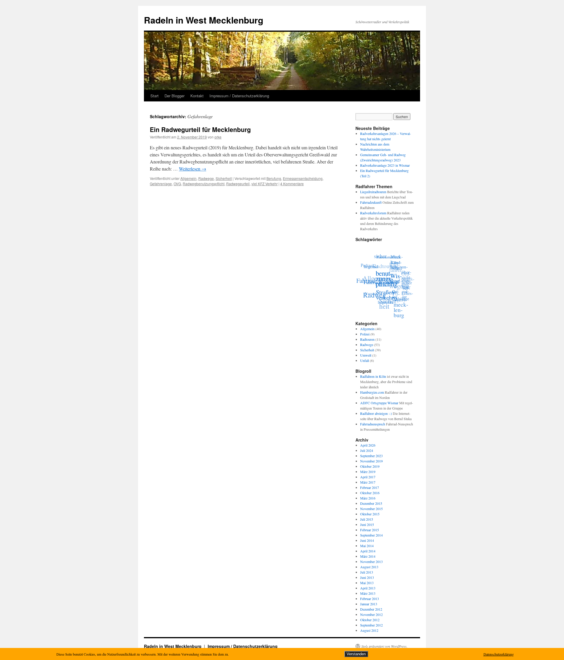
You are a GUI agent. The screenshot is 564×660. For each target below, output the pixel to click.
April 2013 (367, 588)
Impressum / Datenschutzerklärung (239, 95)
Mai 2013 (367, 582)
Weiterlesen (192, 169)
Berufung (273, 178)
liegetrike (383, 302)
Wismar (395, 282)
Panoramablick (390, 257)
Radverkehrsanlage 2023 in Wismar (385, 165)
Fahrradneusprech (372, 424)
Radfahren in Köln (373, 376)
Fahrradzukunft (371, 202)
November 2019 (371, 461)
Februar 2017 (369, 487)
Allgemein (188, 178)
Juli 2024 (366, 450)
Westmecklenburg (398, 308)
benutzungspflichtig (386, 281)
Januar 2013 (368, 603)
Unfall (364, 360)
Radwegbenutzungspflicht (203, 183)
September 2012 (371, 625)
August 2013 (369, 566)
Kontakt (197, 95)
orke (217, 136)
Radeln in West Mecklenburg (203, 20)
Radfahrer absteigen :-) (376, 413)
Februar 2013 (369, 598)
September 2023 (371, 455)
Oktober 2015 (370, 514)
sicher (383, 255)
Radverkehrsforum (373, 212)
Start (154, 95)
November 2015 (371, 508)
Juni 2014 (367, 540)
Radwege (206, 178)
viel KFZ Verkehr (264, 183)
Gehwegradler (405, 292)
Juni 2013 (367, 577)
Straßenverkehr (387, 296)
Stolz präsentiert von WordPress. (384, 646)
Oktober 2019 (370, 466)
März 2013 (367, 593)
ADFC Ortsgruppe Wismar (379, 402)
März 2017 (367, 482)
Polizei (368, 262)
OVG (177, 183)
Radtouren (387, 263)
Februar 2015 (369, 529)
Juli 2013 (366, 572)
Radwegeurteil (238, 183)
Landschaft (397, 268)
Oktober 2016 (370, 492)
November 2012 (371, 614)
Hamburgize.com (372, 392)
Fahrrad (366, 277)
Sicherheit (224, 178)
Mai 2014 (367, 545)
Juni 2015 (367, 524)
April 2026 (367, 445)
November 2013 (371, 561)
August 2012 (369, 630)
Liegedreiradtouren (373, 191)
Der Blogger (174, 95)
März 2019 (367, 471)
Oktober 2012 (370, 619)
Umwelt (370, 290)
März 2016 (367, 498)
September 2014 (371, 535)
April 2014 (367, 551)
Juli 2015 (366, 519)
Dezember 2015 (371, 503)
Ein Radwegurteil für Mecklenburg (200, 129)
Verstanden (356, 654)
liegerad (372, 266)
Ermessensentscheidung (303, 178)
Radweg (372, 293)
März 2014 (367, 556)
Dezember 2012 (371, 609)
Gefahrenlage (161, 183)
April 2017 (367, 476)
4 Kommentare (292, 183)
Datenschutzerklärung (499, 654)
